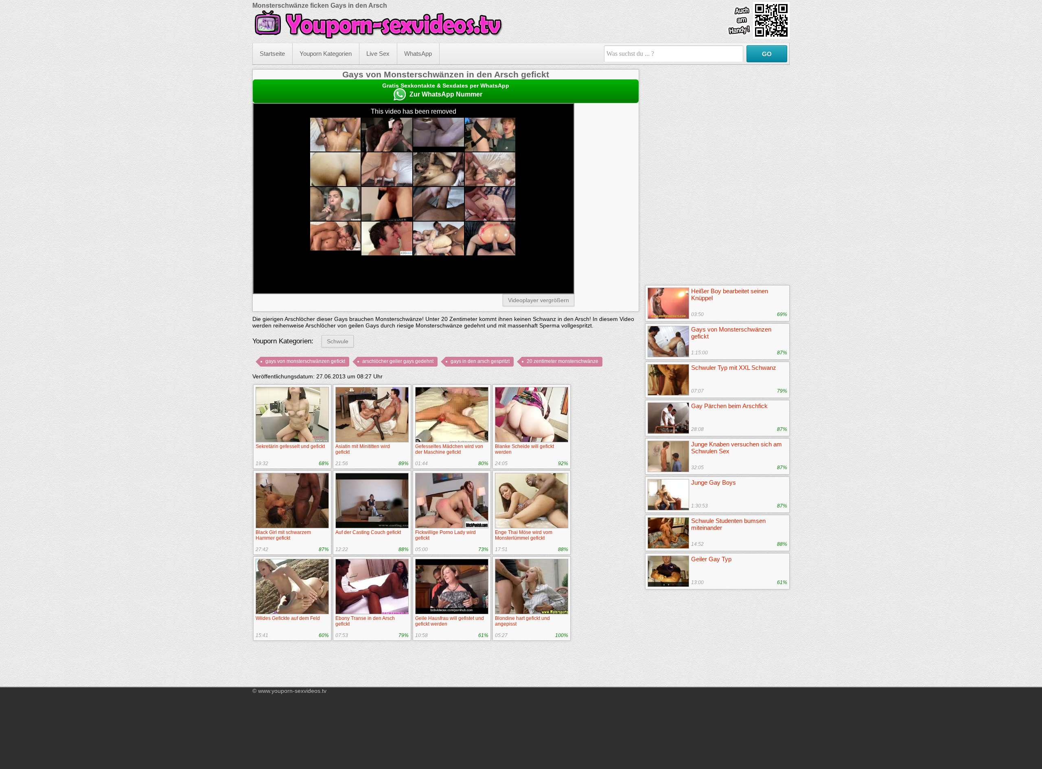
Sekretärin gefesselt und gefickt (290, 446)
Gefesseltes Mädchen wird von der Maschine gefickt (449, 449)
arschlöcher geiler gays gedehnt (397, 361)
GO (767, 54)
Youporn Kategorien (326, 53)
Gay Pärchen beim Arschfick (729, 405)
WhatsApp (418, 53)
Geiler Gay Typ (711, 559)
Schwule (337, 341)
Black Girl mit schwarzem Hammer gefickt (283, 535)
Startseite (272, 53)
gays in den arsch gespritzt (480, 361)
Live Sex (378, 53)
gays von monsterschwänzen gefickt (305, 361)
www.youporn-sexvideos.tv (292, 691)
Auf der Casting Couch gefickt (368, 532)
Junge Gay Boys (713, 482)
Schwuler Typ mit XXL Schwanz (733, 367)
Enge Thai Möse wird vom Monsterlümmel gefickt (523, 535)
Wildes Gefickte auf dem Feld (288, 618)
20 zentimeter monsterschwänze (562, 361)
